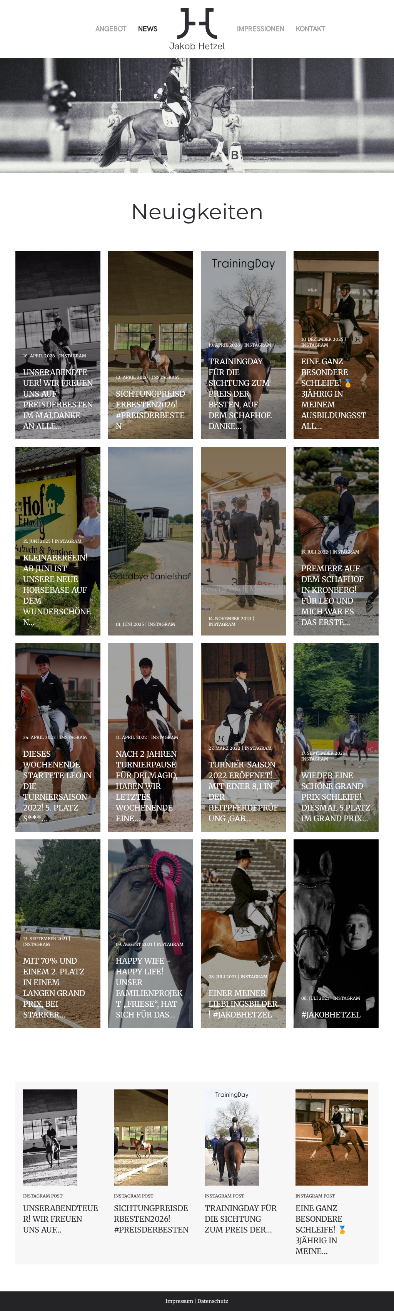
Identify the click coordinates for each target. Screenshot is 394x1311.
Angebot (111, 28)
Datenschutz (212, 1301)
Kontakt (311, 28)
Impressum (179, 1301)
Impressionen (260, 28)
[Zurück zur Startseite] (197, 29)
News (147, 28)
